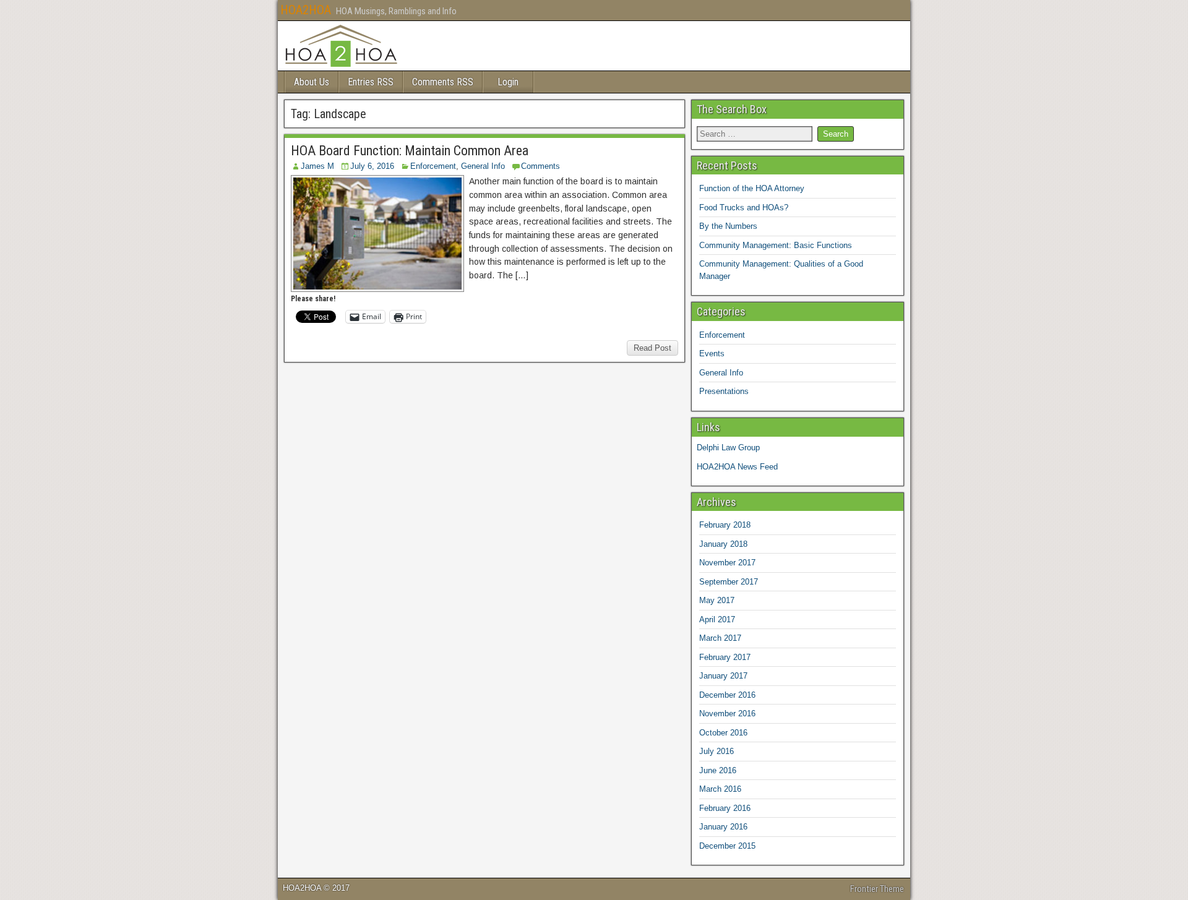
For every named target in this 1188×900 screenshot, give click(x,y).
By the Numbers (728, 226)
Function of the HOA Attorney (751, 188)
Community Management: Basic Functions (775, 245)
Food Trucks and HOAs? (743, 207)
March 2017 (720, 638)
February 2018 (725, 524)
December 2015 (727, 846)
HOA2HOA (305, 9)
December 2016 (727, 695)
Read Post (652, 348)
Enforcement (433, 166)
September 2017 (728, 581)
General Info (483, 166)
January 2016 (723, 826)
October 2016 (723, 732)
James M (317, 166)
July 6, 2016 (372, 166)
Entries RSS (371, 82)
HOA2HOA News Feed (737, 466)
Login (508, 82)
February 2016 (725, 808)
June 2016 (717, 770)
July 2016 (716, 751)
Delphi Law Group (728, 447)
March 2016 (720, 789)
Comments (540, 166)
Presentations (724, 391)
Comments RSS (442, 82)
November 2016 (727, 713)
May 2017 (716, 600)
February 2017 (725, 657)
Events (712, 353)
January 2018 (723, 544)
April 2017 (717, 619)
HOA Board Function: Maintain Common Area (409, 150)
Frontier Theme (877, 888)
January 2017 (723, 675)
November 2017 (727, 562)
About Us (311, 82)
